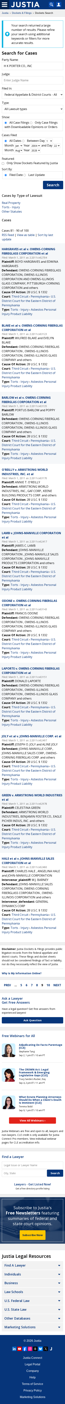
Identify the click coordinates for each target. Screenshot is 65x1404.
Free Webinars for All (18, 1036)
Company (32, 1370)
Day (42, 141)
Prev (7, 985)
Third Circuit (20, 296)
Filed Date (16, 175)
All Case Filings (19, 123)
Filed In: (7, 88)
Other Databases (17, 1318)
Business (11, 1283)
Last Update (36, 175)
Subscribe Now (32, 1235)
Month (9, 145)
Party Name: (10, 60)
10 (48, 985)
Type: (5, 103)
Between (33, 141)
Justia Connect (32, 1357)
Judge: (6, 74)
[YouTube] (19, 1349)
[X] (46, 1349)
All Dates (15, 141)
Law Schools (13, 1292)
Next (57, 985)
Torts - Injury (11, 207)
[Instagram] (30, 1349)
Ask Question (32, 1020)
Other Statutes (12, 212)
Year (27, 145)
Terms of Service (32, 1383)
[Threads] (35, 1349)
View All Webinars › (33, 1120)
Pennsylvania (40, 296)
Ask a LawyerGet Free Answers (16, 1000)
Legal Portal (32, 1364)
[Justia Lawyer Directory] (51, 1349)
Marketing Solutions (20, 1327)
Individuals (12, 1274)
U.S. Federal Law (16, 1301)
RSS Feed (8, 235)
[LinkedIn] (14, 1349)
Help (32, 1377)
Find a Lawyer (13, 1157)
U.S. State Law (15, 1309)
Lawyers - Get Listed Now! (32, 1184)
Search (53, 184)
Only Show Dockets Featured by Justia (32, 163)
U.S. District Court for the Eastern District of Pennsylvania (29, 300)
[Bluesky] (40, 1349)
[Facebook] (25, 1349)
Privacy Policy (32, 1390)
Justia (37, 1340)
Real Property (11, 203)
